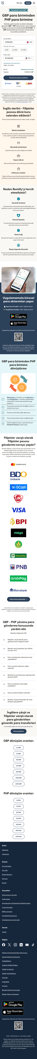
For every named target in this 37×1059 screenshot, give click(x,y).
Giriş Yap (19, 3)
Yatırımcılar (5, 854)
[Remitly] (2, 3)
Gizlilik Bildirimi (6, 961)
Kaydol (28, 3)
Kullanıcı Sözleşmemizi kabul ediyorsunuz (14, 953)
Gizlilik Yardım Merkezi (9, 973)
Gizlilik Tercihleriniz (8, 969)
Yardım (4, 932)
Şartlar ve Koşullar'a (22, 101)
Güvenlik (5, 977)
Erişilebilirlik (5, 982)
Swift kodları (6, 899)
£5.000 (23, 50)
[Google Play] (18, 316)
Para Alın (5, 870)
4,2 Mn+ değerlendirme (19, 307)
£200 (6, 50)
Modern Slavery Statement (10, 994)
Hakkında (5, 850)
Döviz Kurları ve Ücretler (9, 895)
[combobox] (30, 58)
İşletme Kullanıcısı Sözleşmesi (11, 957)
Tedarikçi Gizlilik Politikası (10, 965)
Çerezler (4, 986)
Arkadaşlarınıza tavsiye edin (11, 920)
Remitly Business (7, 874)
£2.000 (14, 50)
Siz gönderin (7, 38)
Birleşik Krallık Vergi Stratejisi (11, 990)
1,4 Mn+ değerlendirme (19, 310)
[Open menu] (34, 3)
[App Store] (18, 323)
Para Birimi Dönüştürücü (9, 916)
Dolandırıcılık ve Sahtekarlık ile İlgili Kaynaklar (16, 903)
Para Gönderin (6, 866)
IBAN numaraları (7, 911)
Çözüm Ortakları (7, 907)
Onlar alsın (6, 55)
